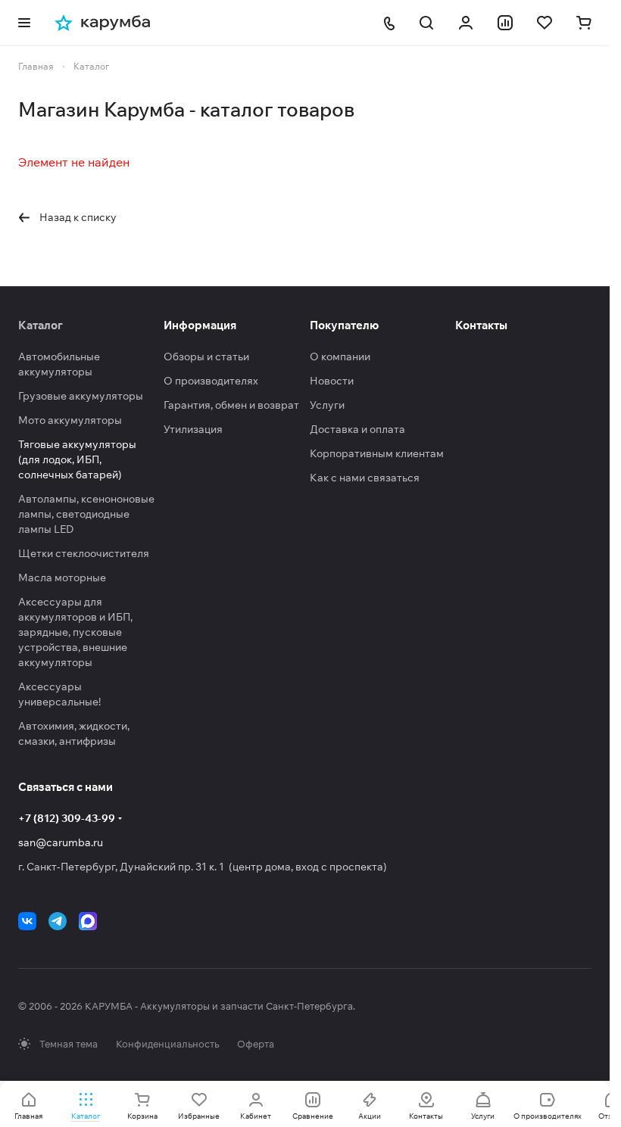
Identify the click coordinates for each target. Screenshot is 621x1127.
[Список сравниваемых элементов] (505, 22)
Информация (200, 325)
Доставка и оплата (357, 429)
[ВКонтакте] (27, 921)
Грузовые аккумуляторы (80, 396)
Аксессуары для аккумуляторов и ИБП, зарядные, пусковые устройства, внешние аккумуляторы (75, 632)
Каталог (40, 325)
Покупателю (344, 325)
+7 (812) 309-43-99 (66, 818)
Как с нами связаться (365, 477)
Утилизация (193, 429)
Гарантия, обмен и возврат (231, 405)
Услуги (327, 405)
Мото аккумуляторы (70, 420)
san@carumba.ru (60, 842)
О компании (340, 356)
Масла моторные (62, 577)
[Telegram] (57, 921)
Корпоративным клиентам (377, 453)
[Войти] (465, 22)
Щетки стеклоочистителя (83, 553)
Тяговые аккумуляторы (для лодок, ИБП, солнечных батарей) (77, 459)
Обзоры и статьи (206, 356)
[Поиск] (426, 22)
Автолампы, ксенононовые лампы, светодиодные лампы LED (86, 514)
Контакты (481, 325)
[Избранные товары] (544, 22)
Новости (332, 381)
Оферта (255, 1044)
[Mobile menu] (24, 22)
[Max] (88, 921)
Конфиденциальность (167, 1044)
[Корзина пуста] (583, 22)
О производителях (211, 381)
